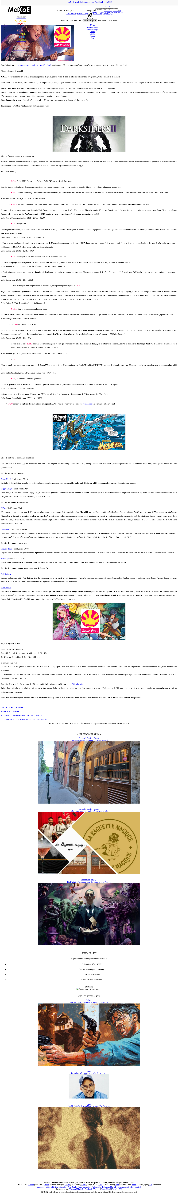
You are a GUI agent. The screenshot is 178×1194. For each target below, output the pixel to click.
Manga (93, 880)
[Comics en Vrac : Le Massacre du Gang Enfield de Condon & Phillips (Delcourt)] (89, 1065)
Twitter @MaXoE (76, 1189)
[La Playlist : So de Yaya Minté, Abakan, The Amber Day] (89, 1169)
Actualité (86, 1187)
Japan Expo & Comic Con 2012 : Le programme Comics (25, 719)
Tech (117, 1185)
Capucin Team (6, 549)
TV (150, 1185)
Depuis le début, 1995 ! (93, 964)
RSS (120, 1189)
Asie (92, 38)
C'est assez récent (93, 975)
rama (89, 1071)
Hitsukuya (5, 558)
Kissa (83, 1185)
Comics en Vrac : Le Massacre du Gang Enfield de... (89, 1002)
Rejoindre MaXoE (109, 1187)
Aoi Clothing (6, 574)
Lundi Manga (92, 27)
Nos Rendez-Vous (75, 1187)
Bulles (67, 1185)
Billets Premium (78, 684)
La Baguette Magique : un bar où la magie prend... (89, 811)
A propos (40, 1187)
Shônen (94, 12)
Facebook (88, 1189)
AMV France (6, 588)
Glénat (3, 508)
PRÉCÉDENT (12, 707)
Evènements (85, 880)
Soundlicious (88, 404)
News (92, 25)
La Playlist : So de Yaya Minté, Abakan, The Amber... (89, 1106)
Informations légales (125, 1187)
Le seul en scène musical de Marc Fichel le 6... (89, 1073)
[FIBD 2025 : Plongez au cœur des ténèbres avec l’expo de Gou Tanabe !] (89, 944)
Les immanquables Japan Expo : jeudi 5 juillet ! (33, 65)
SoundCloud (106, 1189)
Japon (92, 36)
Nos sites (62, 1187)
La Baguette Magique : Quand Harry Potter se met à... (89, 740)
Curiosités (82, 738)
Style (100, 1185)
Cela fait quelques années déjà (92, 969)
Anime (92, 32)
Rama (47, 1185)
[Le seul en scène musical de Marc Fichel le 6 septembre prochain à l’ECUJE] (89, 1098)
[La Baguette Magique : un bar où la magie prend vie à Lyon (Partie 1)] (89, 874)
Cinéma (92, 34)
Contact (138, 1187)
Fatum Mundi (6, 479)
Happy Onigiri (6, 489)
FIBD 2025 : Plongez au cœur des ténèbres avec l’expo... (89, 882)
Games (31, 1185)
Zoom (134, 1185)
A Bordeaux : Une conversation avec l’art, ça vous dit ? (22, 715)
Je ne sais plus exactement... (93, 980)
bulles (88, 1000)
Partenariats (96, 1187)
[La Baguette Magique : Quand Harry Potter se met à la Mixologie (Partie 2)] (89, 803)
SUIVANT (10, 711)
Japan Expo (108, 12)
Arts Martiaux (119, 12)
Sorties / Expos (93, 738)
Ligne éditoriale (52, 1187)
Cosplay (101, 12)
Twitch (114, 1189)
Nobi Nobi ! (5, 529)
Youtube (96, 1189)
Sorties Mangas (92, 29)
